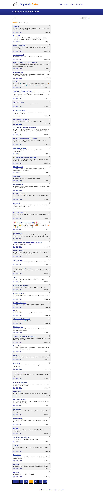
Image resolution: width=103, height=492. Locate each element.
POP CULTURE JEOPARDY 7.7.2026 (25, 63)
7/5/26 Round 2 (18, 167)
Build (60, 4)
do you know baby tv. (20, 373)
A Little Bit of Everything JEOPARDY (25, 157)
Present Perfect (18, 72)
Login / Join (79, 4)
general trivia (17, 176)
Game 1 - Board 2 (18, 250)
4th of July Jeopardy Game (21, 437)
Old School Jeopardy (19, 399)
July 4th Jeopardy (18, 55)
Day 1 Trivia (17, 409)
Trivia (15, 277)
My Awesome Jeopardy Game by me (24, 127)
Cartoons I (16, 203)
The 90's (15, 82)
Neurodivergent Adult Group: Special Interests (27, 242)
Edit (17, 32)
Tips (89, 18)
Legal (55, 489)
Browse (66, 4)
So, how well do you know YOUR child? (25, 138)
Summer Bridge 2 (18, 418)
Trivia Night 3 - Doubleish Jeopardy (24, 336)
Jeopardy (16, 26)
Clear (80, 18)
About (72, 4)
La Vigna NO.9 (18, 184)
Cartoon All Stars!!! (19, 293)
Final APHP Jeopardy (20, 382)
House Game (17, 455)
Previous (15, 482)
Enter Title (16, 363)
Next (45, 482)
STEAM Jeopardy (19, 102)
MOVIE (15, 445)
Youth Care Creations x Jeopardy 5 (24, 91)
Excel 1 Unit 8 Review (20, 213)
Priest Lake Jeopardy (20, 194)
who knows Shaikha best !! (21, 319)
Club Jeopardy (17, 260)
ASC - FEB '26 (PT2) (19, 148)
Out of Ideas (17, 391)
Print (20, 32)
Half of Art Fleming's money (22, 268)
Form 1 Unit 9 (17, 233)
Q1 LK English (18, 327)
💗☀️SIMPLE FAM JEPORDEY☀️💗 (25, 222)
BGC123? (16, 428)
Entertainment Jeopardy (20, 285)
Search (85, 18)
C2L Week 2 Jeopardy (20, 303)
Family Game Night (19, 45)
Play (14, 32)
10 (40, 482)
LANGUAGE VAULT (20, 110)
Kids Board (16, 311)
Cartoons (16, 464)
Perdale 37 (16, 36)
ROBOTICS (17, 355)
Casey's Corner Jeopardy (21, 119)
